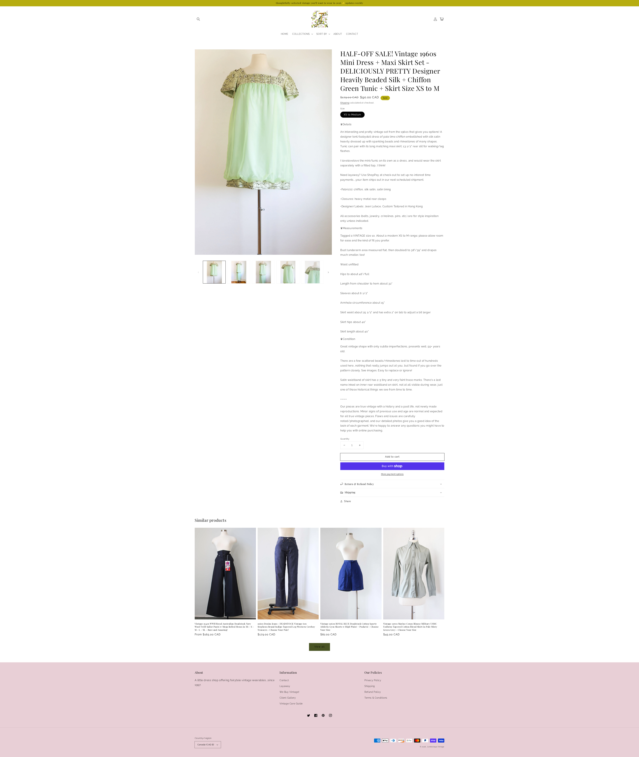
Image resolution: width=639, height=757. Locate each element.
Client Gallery (288, 697)
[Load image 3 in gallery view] (263, 272)
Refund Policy (372, 692)
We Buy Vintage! (289, 692)
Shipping (344, 103)
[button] (198, 19)
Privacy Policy (372, 680)
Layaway (285, 686)
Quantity (344, 439)
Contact (284, 680)
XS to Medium (352, 114)
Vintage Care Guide (291, 703)
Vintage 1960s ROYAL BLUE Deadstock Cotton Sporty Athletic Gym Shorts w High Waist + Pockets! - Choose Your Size (349, 626)
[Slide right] (328, 272)
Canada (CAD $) (205, 744)
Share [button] (347, 501)
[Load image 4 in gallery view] (287, 272)
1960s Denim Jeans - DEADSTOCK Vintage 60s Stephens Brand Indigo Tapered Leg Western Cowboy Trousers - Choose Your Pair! (286, 626)
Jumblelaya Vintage (435, 747)
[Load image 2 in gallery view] (238, 272)
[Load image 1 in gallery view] (214, 272)
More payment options (392, 474)
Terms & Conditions (375, 697)
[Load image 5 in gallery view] (312, 272)
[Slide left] (198, 272)
